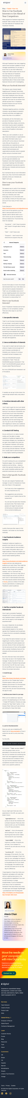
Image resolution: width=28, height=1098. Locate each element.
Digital (9, 8)
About (3, 1047)
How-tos (15, 8)
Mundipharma (5, 1068)
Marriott (3, 1065)
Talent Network (5, 1005)
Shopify (3, 1071)
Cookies (13, 1085)
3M (2, 1055)
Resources (4, 1042)
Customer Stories (6, 1033)
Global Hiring (5, 1017)
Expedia (3, 1063)
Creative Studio (5, 1008)
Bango (3, 1057)
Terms (2, 1085)
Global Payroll (5, 1023)
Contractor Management (8, 1026)
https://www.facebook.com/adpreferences (15, 208)
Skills (2, 1013)
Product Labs (5, 1010)
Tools (2, 1044)
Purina (6, 582)
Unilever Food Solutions (7, 1074)
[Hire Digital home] (6, 2)
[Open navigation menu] (25, 2)
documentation (15, 731)
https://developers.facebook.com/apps (14, 678)
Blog (3, 8)
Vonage (3, 1076)
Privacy (8, 1085)
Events (3, 1036)
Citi (2, 1060)
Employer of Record (6, 1021)
